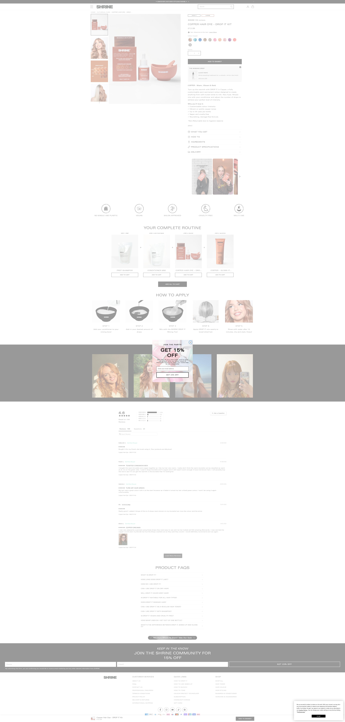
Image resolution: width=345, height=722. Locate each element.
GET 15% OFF (172, 375)
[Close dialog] (190, 342)
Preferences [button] (301, 712)
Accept (318, 716)
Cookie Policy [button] (303, 710)
